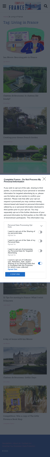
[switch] (40, 232)
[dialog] (25, 228)
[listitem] (25, 226)
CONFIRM (15, 274)
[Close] (45, 179)
